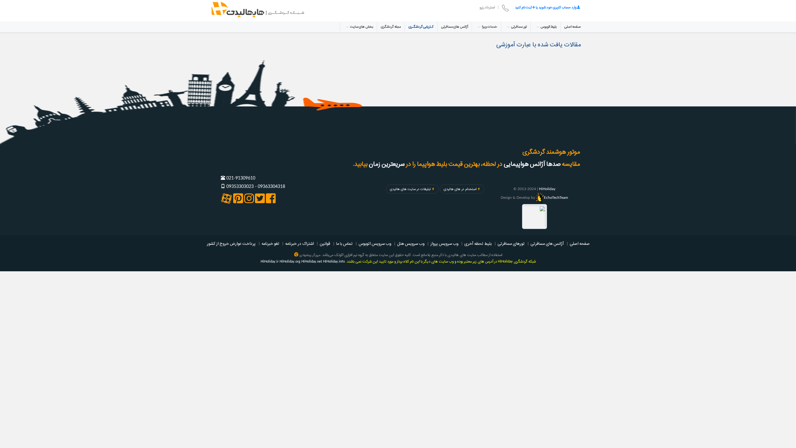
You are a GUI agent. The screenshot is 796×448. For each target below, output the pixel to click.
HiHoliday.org (290, 261)
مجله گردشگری (391, 26)
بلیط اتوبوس (548, 26)
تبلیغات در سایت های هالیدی (410, 189)
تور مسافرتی (519, 26)
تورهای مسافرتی (511, 243)
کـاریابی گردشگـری (421, 26)
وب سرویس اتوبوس (375, 243)
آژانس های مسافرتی (454, 26)
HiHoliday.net (311, 261)
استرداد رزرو (487, 7)
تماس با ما (344, 243)
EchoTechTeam (556, 197)
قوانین (325, 243)
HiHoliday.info (334, 261)
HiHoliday (547, 189)
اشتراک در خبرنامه (299, 243)
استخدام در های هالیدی (460, 189)
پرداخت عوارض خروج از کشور (231, 243)
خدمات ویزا (489, 26)
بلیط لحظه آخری (478, 243)
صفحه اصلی (572, 26)
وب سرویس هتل (410, 243)
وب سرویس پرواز (444, 243)
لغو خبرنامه (270, 243)
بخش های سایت (361, 26)
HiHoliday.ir (270, 261)
